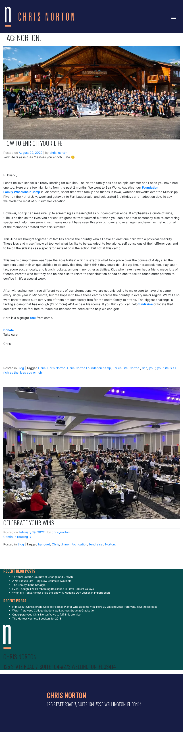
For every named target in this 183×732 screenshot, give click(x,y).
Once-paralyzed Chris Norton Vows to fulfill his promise (46, 614)
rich (144, 368)
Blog (21, 368)
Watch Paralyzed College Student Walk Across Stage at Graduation (53, 610)
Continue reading (17, 537)
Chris (42, 368)
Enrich (117, 368)
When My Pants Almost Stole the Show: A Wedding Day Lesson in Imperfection (61, 592)
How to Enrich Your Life (32, 143)
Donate (8, 330)
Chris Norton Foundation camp (89, 368)
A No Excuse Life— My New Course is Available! (42, 580)
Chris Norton (56, 368)
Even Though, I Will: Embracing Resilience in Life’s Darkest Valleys (53, 589)
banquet (44, 544)
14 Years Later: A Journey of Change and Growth (42, 576)
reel (33, 318)
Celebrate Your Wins (28, 522)
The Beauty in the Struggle (29, 584)
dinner (65, 544)
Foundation (79, 544)
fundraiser (96, 544)
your (152, 368)
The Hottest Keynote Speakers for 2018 (36, 618)
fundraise (145, 304)
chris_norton (58, 152)
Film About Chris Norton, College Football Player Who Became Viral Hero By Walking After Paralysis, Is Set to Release (84, 606)
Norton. (134, 368)
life (125, 368)
